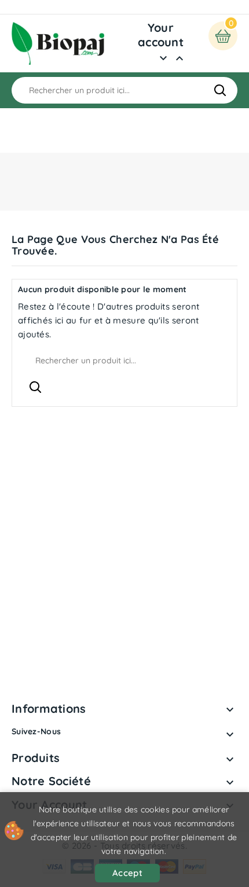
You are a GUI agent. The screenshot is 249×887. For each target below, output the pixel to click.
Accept (127, 872)
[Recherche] (220, 90)
